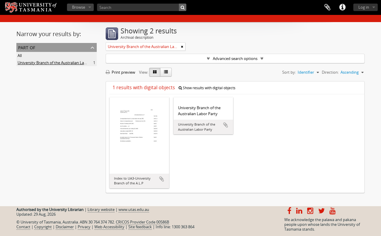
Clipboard (327, 7)
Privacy (84, 226)
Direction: (330, 72)
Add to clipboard (162, 179)
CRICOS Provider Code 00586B (142, 222)
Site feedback (140, 226)
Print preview (123, 72)
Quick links (342, 7)
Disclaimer (65, 226)
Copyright (43, 226)
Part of (26, 47)
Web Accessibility (109, 226)
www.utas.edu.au (133, 209)
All (20, 55)
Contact (23, 226)
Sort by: (289, 72)
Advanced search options (235, 58)
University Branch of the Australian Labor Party (59, 62)
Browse (78, 7)
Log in (363, 7)
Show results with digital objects (208, 87)
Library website (101, 209)
